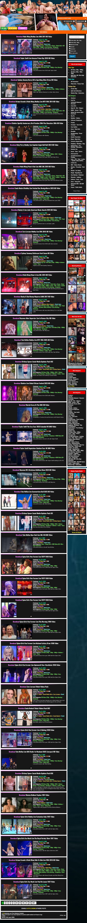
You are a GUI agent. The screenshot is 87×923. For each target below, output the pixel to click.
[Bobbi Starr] (77, 257)
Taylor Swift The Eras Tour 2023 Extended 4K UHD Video (37, 426)
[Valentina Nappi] (77, 245)
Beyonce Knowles (41, 326)
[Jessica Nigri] (82, 233)
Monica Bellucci (41, 803)
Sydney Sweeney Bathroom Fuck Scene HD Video (37, 253)
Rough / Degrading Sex (73, 449)
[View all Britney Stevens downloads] (82, 493)
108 (30, 903)
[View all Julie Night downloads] (76, 499)
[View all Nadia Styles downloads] (82, 499)
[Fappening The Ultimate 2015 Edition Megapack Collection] (76, 364)
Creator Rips (71, 413)
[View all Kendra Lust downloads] (82, 522)
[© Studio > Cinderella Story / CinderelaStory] (77, 215)
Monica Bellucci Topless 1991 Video (37, 795)
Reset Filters (76, 191)
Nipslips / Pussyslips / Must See (76, 445)
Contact (3, 917)
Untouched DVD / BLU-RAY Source (76, 462)
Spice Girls (40, 564)
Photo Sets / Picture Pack (74, 446)
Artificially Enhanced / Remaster (76, 398)
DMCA (13, 917)
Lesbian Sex (71, 440)
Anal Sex (70, 396)
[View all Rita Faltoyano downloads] (71, 475)
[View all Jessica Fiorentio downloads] (71, 481)
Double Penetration (73, 421)
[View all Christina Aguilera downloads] (71, 499)
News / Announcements (74, 443)
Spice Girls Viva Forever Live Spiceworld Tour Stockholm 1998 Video (37, 665)
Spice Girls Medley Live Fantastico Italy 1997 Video (37, 816)
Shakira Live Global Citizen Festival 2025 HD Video (37, 383)
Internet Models (72, 375)
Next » (34, 903)
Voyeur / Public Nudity (73, 463)
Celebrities (41, 43)
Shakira (39, 131)
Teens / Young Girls (44, 199)
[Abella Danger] (82, 245)
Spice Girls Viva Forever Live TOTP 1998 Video (37, 556)
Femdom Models (72, 377)
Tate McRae (40, 347)
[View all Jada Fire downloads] (71, 528)
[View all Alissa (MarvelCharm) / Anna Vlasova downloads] (76, 487)
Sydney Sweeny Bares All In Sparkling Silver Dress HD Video (37, 80)
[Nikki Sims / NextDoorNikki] (71, 245)
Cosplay (70, 411)
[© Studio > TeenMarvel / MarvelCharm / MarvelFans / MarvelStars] (77, 203)
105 (20, 903)
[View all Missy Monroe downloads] (82, 481)
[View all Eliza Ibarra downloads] (76, 528)
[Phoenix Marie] (77, 227)
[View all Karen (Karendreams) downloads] (76, 510)
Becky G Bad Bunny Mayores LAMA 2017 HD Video (37, 296)
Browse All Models (76, 532)
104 (17, 903)
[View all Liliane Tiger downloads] (82, 516)
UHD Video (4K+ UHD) (74, 44)
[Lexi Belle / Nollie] (71, 239)
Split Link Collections (73, 456)
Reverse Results (80, 21)
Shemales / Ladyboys (73, 453)
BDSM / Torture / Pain (73, 402)
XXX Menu (43, 32)
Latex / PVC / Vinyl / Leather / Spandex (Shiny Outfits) (49, 219)
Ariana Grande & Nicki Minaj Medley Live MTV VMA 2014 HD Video (37, 101)
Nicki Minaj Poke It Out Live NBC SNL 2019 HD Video (37, 166)
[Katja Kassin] (71, 233)
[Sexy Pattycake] (71, 221)
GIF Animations (72, 426)
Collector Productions (73, 409)
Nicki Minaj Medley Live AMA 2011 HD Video (37, 36)
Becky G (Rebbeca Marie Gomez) (45, 217)
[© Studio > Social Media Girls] (77, 239)
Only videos (72, 46)
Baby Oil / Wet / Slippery (74, 401)
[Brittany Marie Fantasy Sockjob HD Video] (81, 322)
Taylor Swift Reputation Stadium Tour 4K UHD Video (37, 448)
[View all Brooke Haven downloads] (76, 481)
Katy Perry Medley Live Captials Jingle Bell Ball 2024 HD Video (37, 145)
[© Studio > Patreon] (71, 215)
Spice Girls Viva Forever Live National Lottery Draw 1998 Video (37, 643)
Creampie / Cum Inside (74, 412)
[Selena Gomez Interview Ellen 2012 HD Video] (72, 349)
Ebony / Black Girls (57, 46)
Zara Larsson (40, 239)
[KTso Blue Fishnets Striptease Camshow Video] (72, 358)
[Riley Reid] (71, 227)
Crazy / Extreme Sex (73, 382)
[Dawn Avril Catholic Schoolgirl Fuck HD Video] (72, 322)
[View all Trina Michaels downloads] (82, 510)
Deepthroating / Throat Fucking (76, 419)
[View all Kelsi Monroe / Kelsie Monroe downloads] (71, 493)
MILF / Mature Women (73, 442)
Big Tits (43, 89)
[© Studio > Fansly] (77, 209)
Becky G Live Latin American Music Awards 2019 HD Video (37, 210)
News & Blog (71, 386)
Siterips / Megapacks (73, 379)
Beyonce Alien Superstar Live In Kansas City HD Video (37, 318)
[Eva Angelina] (77, 233)
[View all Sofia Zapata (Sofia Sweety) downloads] (71, 504)
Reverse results (73, 51)
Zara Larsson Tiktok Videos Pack (37, 686)
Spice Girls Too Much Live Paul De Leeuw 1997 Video (37, 881)
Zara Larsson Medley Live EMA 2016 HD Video (38, 231)
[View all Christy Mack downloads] (76, 475)
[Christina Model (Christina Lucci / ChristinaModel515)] (82, 215)
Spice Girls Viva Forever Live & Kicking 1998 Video (37, 730)
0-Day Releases (72, 380)
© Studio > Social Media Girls (44, 369)
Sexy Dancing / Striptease (51, 47)
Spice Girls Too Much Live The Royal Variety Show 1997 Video (37, 838)
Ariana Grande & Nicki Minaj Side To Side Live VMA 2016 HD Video (37, 860)
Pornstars (70, 376)
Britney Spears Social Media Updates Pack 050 (37, 773)
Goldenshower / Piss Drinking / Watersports (76, 428)
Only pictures (72, 48)
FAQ (7, 917)
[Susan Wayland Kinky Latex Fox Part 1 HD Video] (81, 331)
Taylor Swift (40, 66)
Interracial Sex (71, 435)
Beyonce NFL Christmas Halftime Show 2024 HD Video (38, 470)
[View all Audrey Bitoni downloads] (82, 528)
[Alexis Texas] (82, 257)
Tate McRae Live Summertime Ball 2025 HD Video (37, 491)
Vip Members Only (72, 384)
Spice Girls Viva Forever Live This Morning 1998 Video (37, 621)
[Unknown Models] (82, 203)
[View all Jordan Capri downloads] (71, 522)
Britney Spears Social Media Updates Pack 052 (37, 361)
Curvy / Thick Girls (46, 46)
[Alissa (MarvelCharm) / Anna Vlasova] (82, 239)
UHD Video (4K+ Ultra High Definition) (74, 459)
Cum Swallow (71, 415)
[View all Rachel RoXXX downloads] (76, 522)
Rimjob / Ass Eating (73, 447)
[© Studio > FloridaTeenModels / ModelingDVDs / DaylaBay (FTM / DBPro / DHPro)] (71, 251)
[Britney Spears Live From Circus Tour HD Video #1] (81, 340)
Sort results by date (74, 53)
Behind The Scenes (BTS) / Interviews (74, 404)
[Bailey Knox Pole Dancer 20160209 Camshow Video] (72, 340)
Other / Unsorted (72, 383)
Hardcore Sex (71, 430)
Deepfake (70, 418)
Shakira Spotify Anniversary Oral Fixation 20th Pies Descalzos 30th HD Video (37, 123)
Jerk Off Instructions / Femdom (76, 436)
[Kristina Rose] (77, 251)
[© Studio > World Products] (71, 209)
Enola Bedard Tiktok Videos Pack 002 (37, 708)
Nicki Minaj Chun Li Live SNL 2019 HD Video (37, 275)
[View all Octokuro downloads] (82, 504)
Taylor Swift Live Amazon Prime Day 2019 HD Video (38, 58)
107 (26, 903)
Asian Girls (70, 399)
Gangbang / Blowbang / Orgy (75, 425)
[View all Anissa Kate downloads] (76, 516)
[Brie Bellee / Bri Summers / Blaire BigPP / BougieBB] (82, 227)
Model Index (47, 44)
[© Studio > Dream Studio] (82, 209)
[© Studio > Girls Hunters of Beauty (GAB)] (82, 221)
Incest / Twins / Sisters (74, 433)
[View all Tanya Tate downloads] (82, 487)
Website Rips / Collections (74, 464)
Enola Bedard (40, 196)
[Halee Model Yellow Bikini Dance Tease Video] (81, 358)
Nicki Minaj (40, 44)
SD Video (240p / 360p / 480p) (49, 566)
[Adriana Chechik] (82, 251)
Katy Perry (40, 152)
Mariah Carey (40, 412)
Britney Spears (57, 369)
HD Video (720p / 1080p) (47, 67)
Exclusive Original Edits (74, 423)
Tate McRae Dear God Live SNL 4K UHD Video (38, 535)
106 (23, 903)
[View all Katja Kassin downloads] (71, 487)
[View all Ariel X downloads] (82, 475)
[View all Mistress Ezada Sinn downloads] (76, 493)
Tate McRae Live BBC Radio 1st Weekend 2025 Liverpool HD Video (37, 751)
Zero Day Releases (49, 368)
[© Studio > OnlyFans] (71, 203)
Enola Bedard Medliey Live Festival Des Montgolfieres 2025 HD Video (37, 188)
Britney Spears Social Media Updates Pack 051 (37, 513)
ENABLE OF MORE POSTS (33, 908)
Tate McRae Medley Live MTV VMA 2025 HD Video (37, 340)
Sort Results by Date (68, 21)
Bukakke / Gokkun (72, 408)
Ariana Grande (41, 109)
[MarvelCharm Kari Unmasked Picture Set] (72, 331)
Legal (10, 917)
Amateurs (70, 395)
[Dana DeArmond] (77, 221)
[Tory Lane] (71, 257)
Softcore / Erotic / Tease (45, 350)
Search (72, 56)
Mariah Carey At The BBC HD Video (37, 405)
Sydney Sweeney (41, 87)
